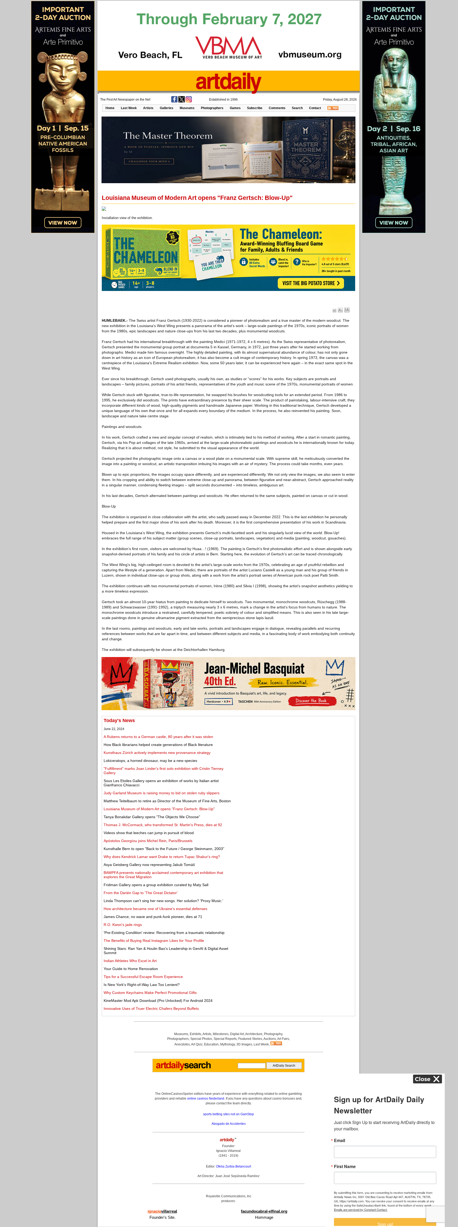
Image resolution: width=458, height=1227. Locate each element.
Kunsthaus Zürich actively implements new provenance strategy (157, 752)
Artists (148, 108)
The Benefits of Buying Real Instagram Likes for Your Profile (154, 940)
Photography (273, 1034)
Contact (315, 108)
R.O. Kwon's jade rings (123, 925)
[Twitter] (181, 101)
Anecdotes (182, 1044)
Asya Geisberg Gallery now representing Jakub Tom (149, 865)
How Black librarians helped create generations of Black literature (158, 745)
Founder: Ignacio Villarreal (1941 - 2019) (228, 1150)
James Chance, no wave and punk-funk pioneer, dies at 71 (153, 917)
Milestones (220, 1034)
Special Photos (201, 1039)
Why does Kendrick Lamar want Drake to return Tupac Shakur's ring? (162, 857)
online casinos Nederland (205, 1098)
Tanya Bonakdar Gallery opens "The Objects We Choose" (152, 817)
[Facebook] (174, 101)
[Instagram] (189, 101)
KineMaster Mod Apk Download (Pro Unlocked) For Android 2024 (158, 1000)
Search (297, 108)
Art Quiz (196, 1044)
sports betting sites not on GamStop (228, 1114)
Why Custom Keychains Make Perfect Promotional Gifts (150, 992)
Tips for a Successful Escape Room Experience (143, 977)
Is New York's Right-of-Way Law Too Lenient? (142, 985)
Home (109, 108)
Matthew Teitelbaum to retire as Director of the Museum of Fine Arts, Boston (167, 801)
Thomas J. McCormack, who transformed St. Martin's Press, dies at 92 (163, 825)
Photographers (212, 108)
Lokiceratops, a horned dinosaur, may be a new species (150, 760)
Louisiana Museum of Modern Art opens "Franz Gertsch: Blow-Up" (159, 809)
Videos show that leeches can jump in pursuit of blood (149, 833)
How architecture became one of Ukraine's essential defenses (155, 909)
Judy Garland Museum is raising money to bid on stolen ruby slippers (161, 793)
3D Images (244, 1044)
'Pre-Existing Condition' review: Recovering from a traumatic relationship (164, 932)
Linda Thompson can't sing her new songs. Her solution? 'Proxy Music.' (163, 901)
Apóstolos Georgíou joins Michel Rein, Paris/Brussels (148, 841)
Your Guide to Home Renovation (131, 969)
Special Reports (225, 1039)
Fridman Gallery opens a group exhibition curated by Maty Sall (156, 885)
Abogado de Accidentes (229, 1124)
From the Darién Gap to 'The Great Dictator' (141, 893)
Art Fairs (283, 1039)
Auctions (269, 1039)
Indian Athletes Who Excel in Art (130, 961)
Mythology (227, 1044)
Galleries (166, 108)
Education (211, 1044)
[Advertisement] (294, 755)
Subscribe (254, 108)
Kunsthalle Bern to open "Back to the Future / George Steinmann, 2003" (164, 849)
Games (235, 108)
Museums (187, 108)
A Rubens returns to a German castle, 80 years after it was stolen (158, 737)
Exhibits (195, 1034)
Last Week (129, 108)
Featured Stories (250, 1039)
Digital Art (237, 1034)
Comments (277, 108)
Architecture (253, 1034)
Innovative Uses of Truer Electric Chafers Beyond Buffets (151, 1008)
